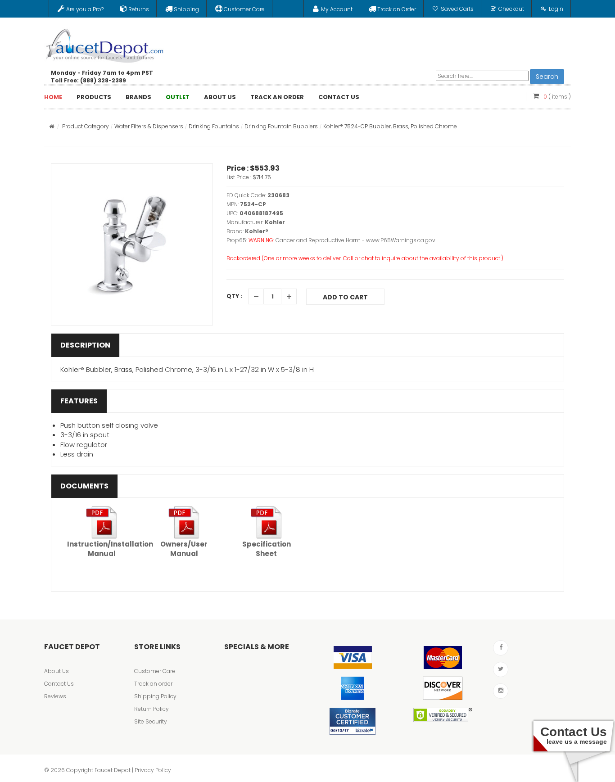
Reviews (55, 696)
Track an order (153, 683)
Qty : (234, 296)
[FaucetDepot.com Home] (105, 43)
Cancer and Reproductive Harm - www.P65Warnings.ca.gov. (356, 240)
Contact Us (59, 683)
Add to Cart (345, 297)
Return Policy (151, 709)
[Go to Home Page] (51, 126)
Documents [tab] (84, 486)
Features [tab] (79, 401)
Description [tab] (85, 345)
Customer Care (154, 671)
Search (547, 76)
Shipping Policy (155, 696)
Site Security (150, 721)
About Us (56, 671)
